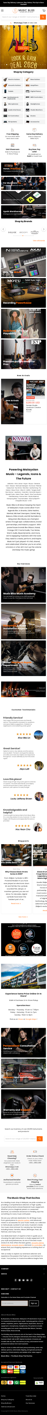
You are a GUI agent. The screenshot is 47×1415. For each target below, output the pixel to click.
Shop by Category (7, 1400)
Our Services (30, 1403)
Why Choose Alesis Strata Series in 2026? (16, 873)
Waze (20, 1019)
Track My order (31, 1396)
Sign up (34, 1303)
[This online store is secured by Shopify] (40, 1384)
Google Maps (30, 1019)
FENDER (28, 412)
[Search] (43, 17)
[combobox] (20, 17)
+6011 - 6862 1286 (12, 1169)
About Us (29, 1400)
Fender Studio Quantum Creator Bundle (33, 407)
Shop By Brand (6, 1403)
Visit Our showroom (8, 1407)
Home (3, 1396)
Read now (15, 903)
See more (22, 917)
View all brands (39, 240)
